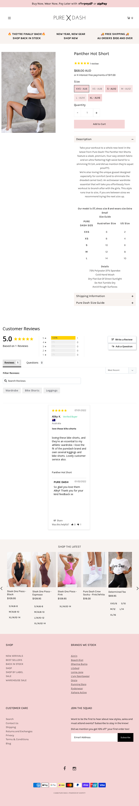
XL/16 (113, 614)
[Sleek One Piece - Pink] (69, 569)
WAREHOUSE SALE (16, 680)
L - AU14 (80, 97)
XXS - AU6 (81, 88)
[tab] (105, 139)
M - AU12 (126, 88)
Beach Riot (77, 660)
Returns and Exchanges (19, 731)
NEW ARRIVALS (14, 655)
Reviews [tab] (9, 362)
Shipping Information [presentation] (90, 296)
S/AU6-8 (13, 606)
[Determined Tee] (120, 569)
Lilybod (75, 668)
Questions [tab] (32, 362)
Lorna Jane (77, 672)
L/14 (122, 609)
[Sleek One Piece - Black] (19, 569)
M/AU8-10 (14, 611)
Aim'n (74, 655)
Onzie (74, 680)
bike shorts (32, 390)
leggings (51, 390)
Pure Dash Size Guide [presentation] (90, 302)
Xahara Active (79, 692)
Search (10, 719)
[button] (73, 524)
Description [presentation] (84, 139)
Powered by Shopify (77, 793)
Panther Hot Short (62, 472)
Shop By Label (14, 672)
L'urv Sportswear (80, 676)
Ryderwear (77, 688)
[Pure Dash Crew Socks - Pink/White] (95, 569)
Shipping (11, 727)
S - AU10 (111, 88)
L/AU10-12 (39, 617)
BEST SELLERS (14, 660)
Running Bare (78, 684)
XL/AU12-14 (14, 617)
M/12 (112, 609)
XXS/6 (113, 603)
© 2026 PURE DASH (61, 793)
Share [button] (59, 520)
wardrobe (12, 390)
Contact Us (12, 723)
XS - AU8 (97, 88)
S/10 (123, 603)
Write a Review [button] (123, 339)
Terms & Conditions (17, 739)
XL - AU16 (95, 97)
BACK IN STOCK (14, 664)
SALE (8, 676)
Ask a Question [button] (124, 346)
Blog (8, 743)
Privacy (10, 735)
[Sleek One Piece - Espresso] (44, 569)
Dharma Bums (79, 664)
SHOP (9, 668)
